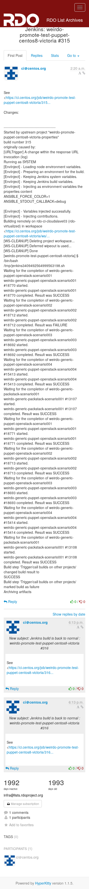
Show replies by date (69, 614)
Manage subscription (24, 803)
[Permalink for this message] (83, 73)
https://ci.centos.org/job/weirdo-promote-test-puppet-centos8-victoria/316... (43, 670)
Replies (37, 55)
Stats (55, 55)
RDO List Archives (64, 20)
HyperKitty (43, 883)
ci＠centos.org (33, 68)
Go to (72, 55)
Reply (12, 601)
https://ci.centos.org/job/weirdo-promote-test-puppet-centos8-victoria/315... (40, 100)
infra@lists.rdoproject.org (23, 795)
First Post (15, 55)
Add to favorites (21, 824)
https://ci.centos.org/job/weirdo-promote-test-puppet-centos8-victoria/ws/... (40, 233)
